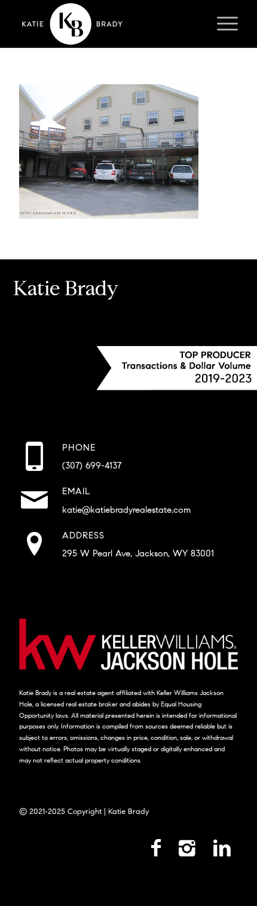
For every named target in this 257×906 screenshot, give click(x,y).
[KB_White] (106, 24)
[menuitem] (221, 24)
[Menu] (221, 24)
